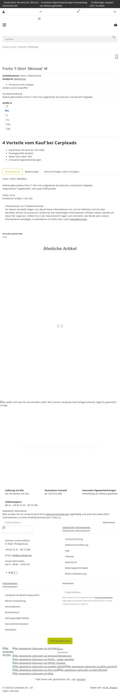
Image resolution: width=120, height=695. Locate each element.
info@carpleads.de (22, 555)
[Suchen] (114, 37)
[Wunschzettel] (115, 11)
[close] (116, 56)
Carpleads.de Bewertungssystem (22, 595)
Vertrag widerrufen (60, 640)
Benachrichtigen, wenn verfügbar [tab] (61, 171)
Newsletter (10, 629)
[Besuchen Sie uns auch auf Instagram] (15, 573)
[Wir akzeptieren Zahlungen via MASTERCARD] (82, 670)
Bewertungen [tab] (32, 171)
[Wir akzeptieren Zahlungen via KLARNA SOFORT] (38, 666)
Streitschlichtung (74, 539)
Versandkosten (12, 606)
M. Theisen (112, 687)
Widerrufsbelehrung (75, 573)
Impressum (71, 562)
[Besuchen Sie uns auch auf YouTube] (13, 573)
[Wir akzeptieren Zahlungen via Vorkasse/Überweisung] (42, 656)
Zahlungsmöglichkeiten (17, 618)
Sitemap (69, 556)
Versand (81, 679)
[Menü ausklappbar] (4, 25)
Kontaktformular (78, 219)
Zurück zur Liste (9, 47)
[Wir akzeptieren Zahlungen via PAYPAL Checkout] (38, 663)
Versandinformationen (17, 623)
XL (8, 119)
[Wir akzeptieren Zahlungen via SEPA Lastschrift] (91, 666)
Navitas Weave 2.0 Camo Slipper (60, 381)
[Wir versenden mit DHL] (8, 661)
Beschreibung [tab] (12, 171)
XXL (9, 124)
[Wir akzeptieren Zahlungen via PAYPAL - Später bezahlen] (43, 659)
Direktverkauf (12, 612)
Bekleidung (20, 78)
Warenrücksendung (15, 600)
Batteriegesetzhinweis (76, 567)
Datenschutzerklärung (57, 514)
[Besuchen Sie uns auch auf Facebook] (10, 573)
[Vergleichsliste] (78, 11)
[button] (40, 12)
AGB (67, 550)
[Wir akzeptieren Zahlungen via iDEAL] (33, 673)
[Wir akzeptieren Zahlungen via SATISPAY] (34, 650)
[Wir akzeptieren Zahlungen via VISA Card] (35, 670)
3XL (9, 128)
